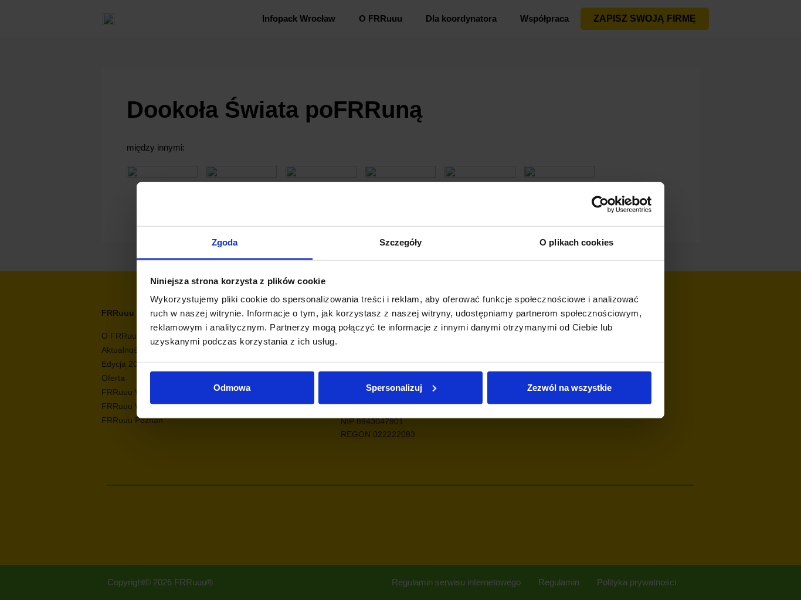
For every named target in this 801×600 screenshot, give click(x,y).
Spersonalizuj (394, 387)
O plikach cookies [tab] (576, 242)
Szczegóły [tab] (400, 242)
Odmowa (231, 387)
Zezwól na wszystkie (569, 387)
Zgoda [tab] (225, 242)
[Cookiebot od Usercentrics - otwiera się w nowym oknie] (600, 204)
